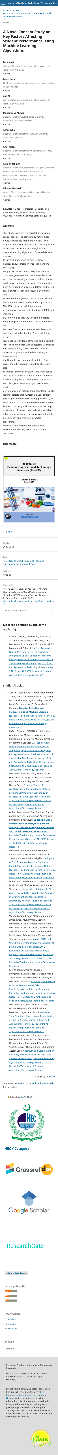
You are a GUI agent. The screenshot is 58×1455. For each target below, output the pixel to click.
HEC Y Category (17, 1148)
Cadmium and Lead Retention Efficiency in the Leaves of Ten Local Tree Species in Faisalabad (31, 1054)
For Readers (10, 1319)
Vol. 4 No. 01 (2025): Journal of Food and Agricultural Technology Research (27, 15)
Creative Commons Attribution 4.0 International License (26, 1395)
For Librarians (11, 1328)
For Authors (10, 1323)
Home (6, 10)
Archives (16, 10)
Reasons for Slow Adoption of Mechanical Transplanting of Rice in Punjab (31, 1016)
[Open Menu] (3, 3)
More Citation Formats (15, 610)
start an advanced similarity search (35, 1083)
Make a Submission (16, 1273)
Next (49, 1076)
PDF (9, 532)
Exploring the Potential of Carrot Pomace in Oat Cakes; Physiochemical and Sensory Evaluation (32, 985)
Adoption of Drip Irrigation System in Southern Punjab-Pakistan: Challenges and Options (32, 862)
